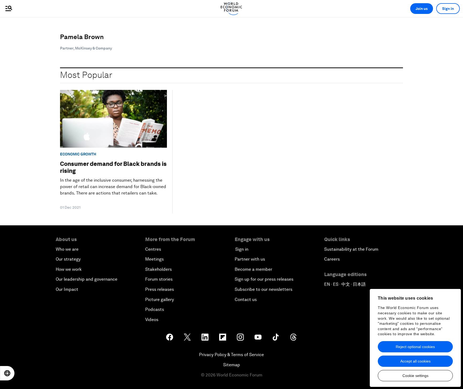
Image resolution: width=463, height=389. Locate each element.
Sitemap (231, 364)
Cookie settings (415, 375)
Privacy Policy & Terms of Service (231, 354)
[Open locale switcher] (7, 373)
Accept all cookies (415, 361)
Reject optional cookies (415, 347)
